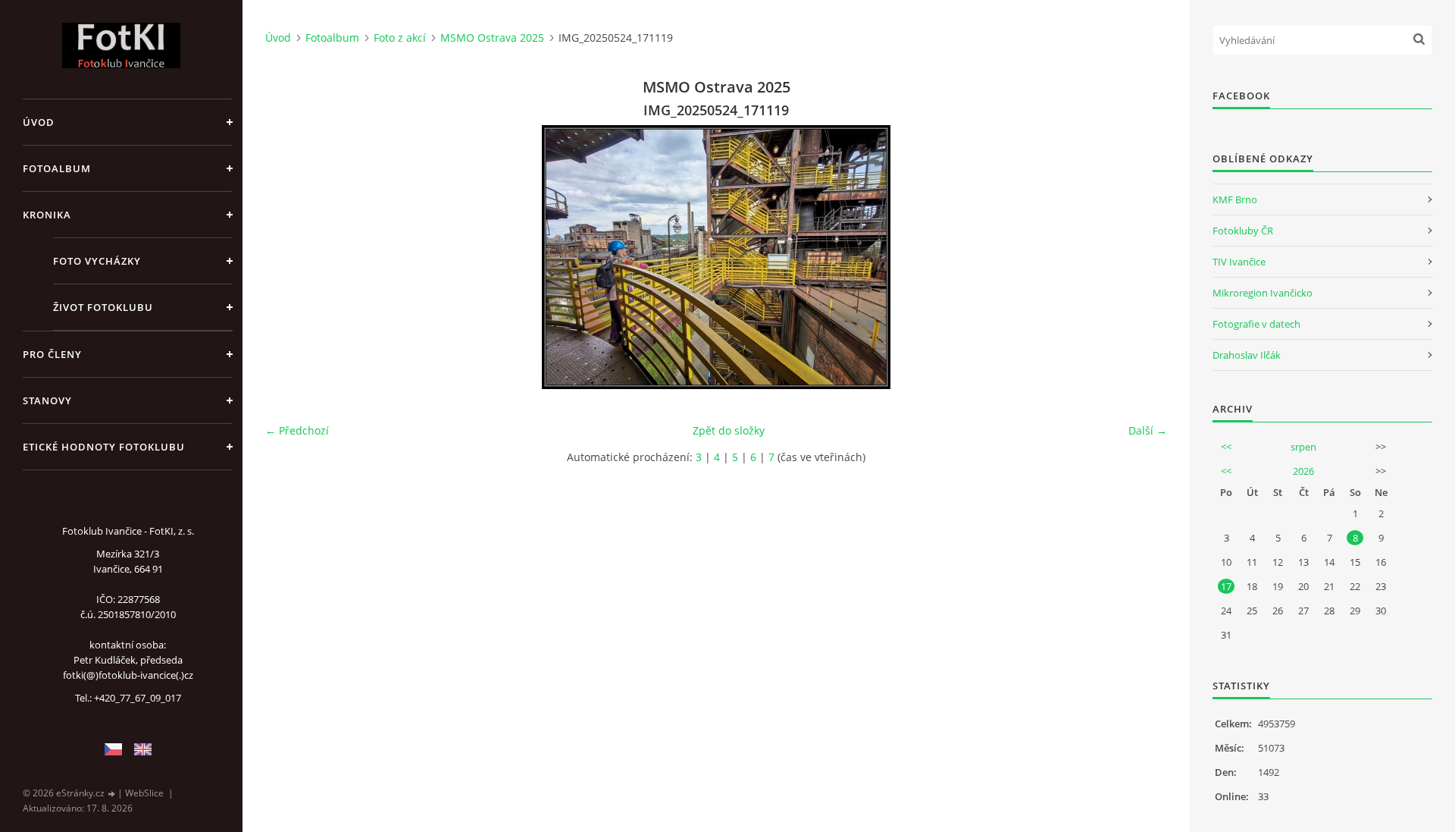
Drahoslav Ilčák (1246, 355)
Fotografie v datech (1256, 324)
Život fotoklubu (103, 307)
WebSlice (144, 792)
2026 (1303, 471)
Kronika (47, 214)
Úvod (39, 122)
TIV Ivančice (1239, 261)
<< (1226, 447)
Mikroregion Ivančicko (1262, 293)
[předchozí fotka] (290, 257)
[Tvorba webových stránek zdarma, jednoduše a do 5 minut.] (112, 794)
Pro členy (52, 354)
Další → (1147, 430)
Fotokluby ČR (1242, 230)
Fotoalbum (57, 168)
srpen (1303, 447)
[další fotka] (1142, 257)
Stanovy (47, 400)
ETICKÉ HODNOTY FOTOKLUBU (104, 447)
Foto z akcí (400, 37)
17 (1226, 586)
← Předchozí (297, 430)
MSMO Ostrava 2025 (492, 37)
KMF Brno (1234, 199)
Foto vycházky (97, 261)
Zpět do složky (729, 430)
